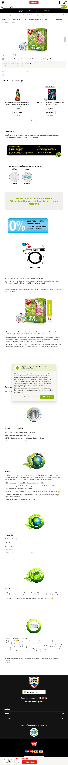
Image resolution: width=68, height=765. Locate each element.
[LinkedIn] (46, 698)
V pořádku (47, 397)
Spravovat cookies (30, 397)
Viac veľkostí (21, 392)
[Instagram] (43, 698)
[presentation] (3, 39)
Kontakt (7, 662)
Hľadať (63, 7)
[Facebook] (40, 698)
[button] (32, 120)
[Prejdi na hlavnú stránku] (34, 3)
